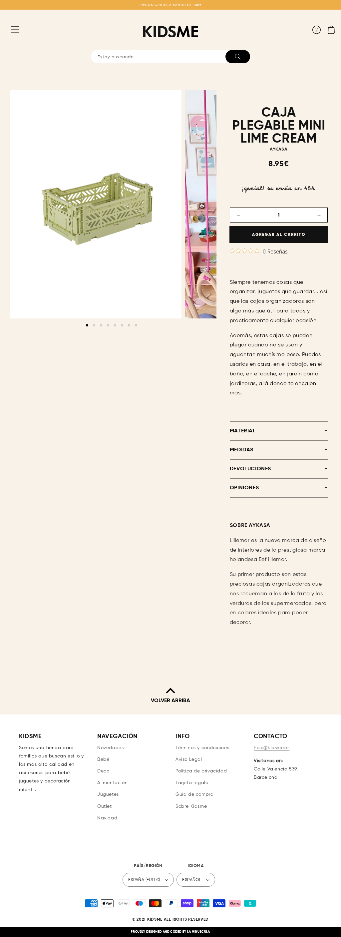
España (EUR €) (144, 880)
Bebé (103, 759)
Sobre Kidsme (191, 806)
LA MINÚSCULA (198, 931)
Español (191, 880)
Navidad (107, 818)
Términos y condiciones (202, 747)
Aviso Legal (188, 759)
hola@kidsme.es (271, 747)
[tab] (87, 325)
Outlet (104, 806)
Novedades (110, 747)
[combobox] (170, 56)
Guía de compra (194, 794)
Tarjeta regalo (191, 782)
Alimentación (112, 782)
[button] (10, 29)
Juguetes (108, 794)
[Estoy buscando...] (237, 56)
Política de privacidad (201, 771)
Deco (103, 771)
